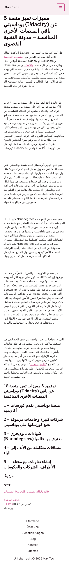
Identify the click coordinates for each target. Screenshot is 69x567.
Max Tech (12, 7)
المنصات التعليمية (14, 57)
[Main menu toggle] (61, 7)
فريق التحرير (24, 491)
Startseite (32, 521)
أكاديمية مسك (38, 364)
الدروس (36, 491)
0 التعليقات (10, 491)
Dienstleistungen (33, 533)
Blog (33, 539)
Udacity (28, 65)
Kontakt (33, 545)
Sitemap (32, 551)
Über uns (33, 527)
